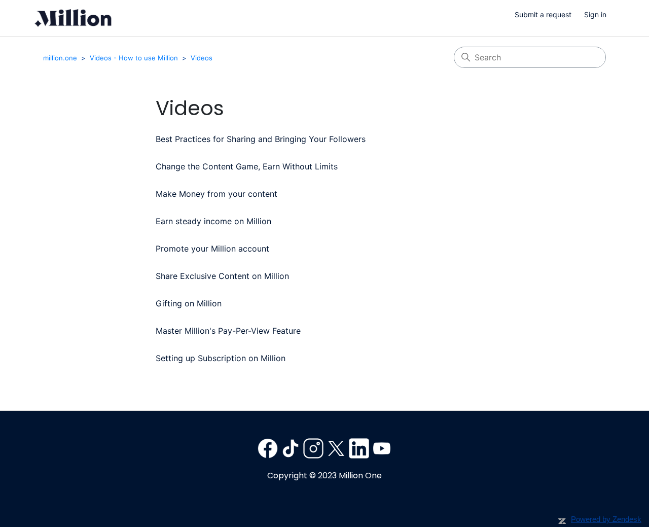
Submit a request (543, 14)
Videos (201, 58)
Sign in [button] (595, 14)
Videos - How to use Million (134, 58)
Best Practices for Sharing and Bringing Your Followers (261, 139)
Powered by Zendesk (606, 519)
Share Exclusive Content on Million (222, 276)
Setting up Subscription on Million (220, 358)
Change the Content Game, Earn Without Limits (247, 166)
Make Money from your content (216, 194)
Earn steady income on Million (213, 221)
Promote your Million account (212, 248)
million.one (60, 58)
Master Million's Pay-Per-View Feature (228, 331)
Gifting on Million (189, 303)
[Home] (73, 18)
